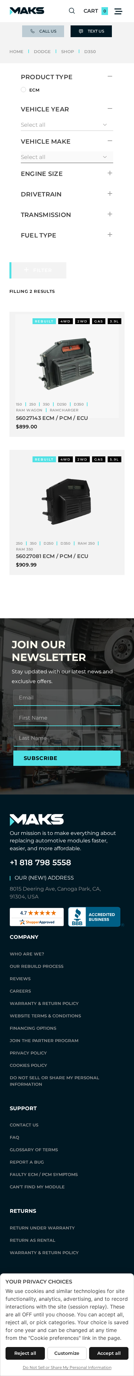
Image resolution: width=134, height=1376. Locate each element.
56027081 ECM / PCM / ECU (52, 556)
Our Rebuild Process (36, 966)
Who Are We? (27, 953)
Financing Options (33, 1028)
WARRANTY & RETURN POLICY (44, 1003)
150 (19, 404)
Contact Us (24, 1124)
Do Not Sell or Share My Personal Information (54, 1081)
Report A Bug (27, 1162)
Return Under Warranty (42, 1227)
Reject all (25, 1353)
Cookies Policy (28, 1065)
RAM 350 (24, 549)
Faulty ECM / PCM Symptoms (44, 1174)
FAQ (14, 1137)
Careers (20, 991)
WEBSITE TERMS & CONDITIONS (45, 1015)
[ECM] (23, 89)
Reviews (20, 978)
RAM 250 (86, 543)
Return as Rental (32, 1240)
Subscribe (41, 758)
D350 (79, 404)
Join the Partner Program (44, 1040)
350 (46, 404)
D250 (62, 404)
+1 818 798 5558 (40, 862)
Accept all (109, 1353)
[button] (118, 11)
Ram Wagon (29, 410)
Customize (66, 1353)
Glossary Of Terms (34, 1149)
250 (32, 404)
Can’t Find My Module (37, 1186)
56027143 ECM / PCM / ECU (52, 418)
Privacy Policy (28, 1052)
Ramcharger (64, 410)
